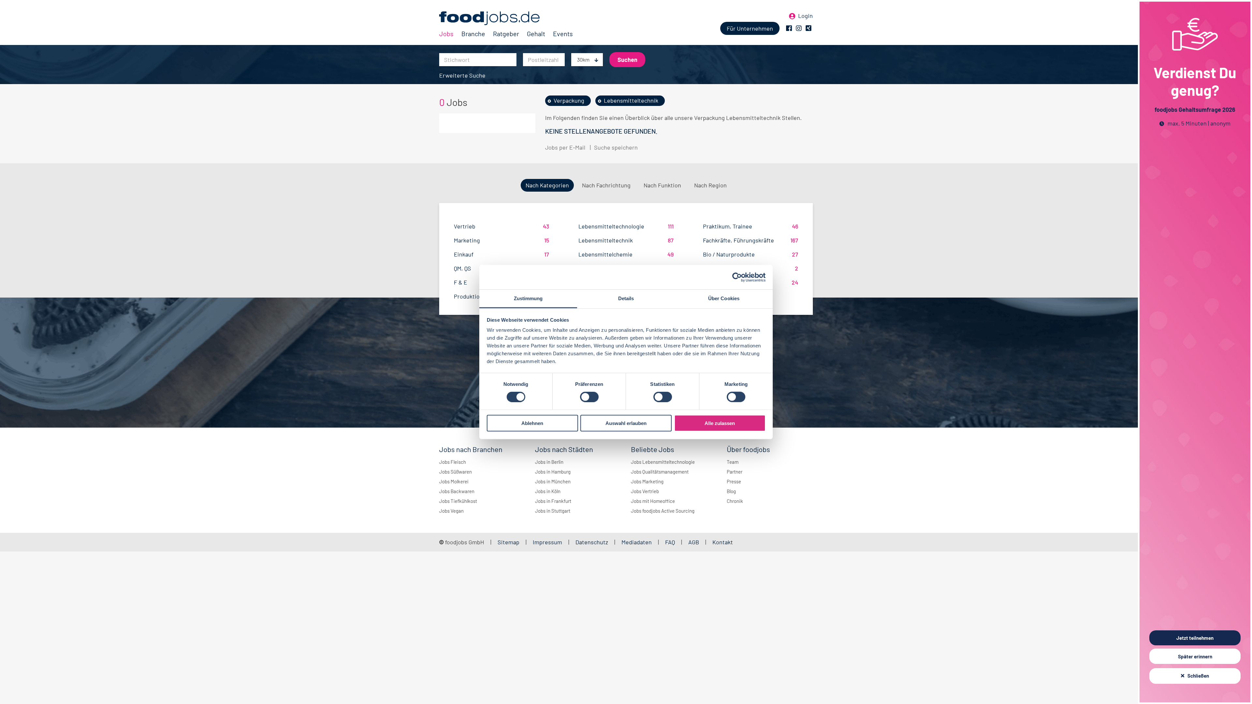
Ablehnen (532, 423)
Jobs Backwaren (456, 491)
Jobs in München (553, 481)
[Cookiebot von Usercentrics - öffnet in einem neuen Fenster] (737, 277)
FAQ (670, 542)
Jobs (446, 33)
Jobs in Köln (547, 491)
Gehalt (536, 33)
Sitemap (508, 542)
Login (805, 15)
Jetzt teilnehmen (1195, 638)
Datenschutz (592, 542)
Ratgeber (506, 33)
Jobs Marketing (647, 481)
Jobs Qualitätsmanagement (660, 472)
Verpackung (569, 100)
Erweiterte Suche (462, 75)
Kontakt (722, 542)
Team (732, 462)
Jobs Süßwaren (455, 472)
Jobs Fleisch (452, 462)
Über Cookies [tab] (723, 298)
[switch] (589, 397)
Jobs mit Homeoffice (653, 501)
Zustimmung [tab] (528, 298)
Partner (734, 472)
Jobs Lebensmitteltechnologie (663, 462)
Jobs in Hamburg (553, 472)
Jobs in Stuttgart (552, 511)
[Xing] (808, 28)
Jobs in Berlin (549, 462)
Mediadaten (636, 542)
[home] (506, 18)
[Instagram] (799, 28)
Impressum (547, 542)
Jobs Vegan (451, 511)
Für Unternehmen (750, 28)
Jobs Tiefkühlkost (458, 501)
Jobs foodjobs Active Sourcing (662, 511)
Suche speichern (616, 147)
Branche (473, 33)
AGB (694, 542)
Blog (731, 491)
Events (563, 33)
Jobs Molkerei (454, 481)
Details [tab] (626, 298)
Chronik (735, 501)
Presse (734, 481)
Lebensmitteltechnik (631, 100)
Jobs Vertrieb (645, 491)
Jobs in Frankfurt (553, 501)
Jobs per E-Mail (565, 147)
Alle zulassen (720, 423)
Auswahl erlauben (626, 423)
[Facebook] (789, 28)
